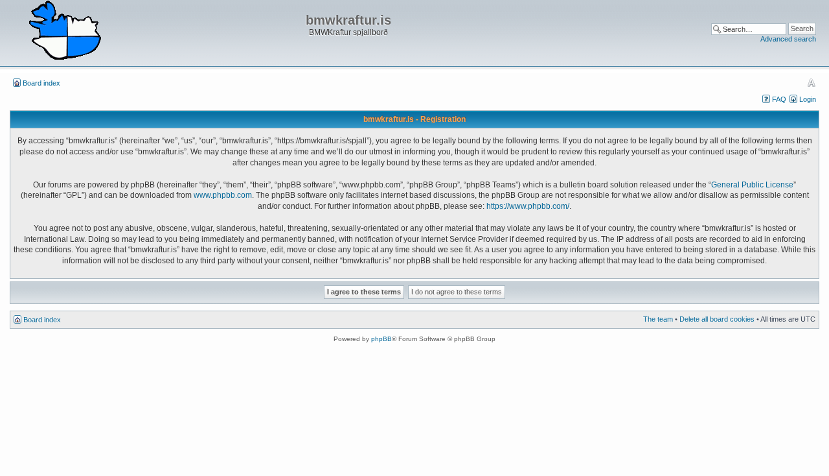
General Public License (752, 184)
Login (807, 99)
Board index (41, 83)
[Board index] (65, 31)
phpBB (381, 338)
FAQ (779, 99)
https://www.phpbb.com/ (527, 206)
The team (658, 319)
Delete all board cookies (717, 319)
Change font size (811, 82)
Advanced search (788, 39)
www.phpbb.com (223, 195)
